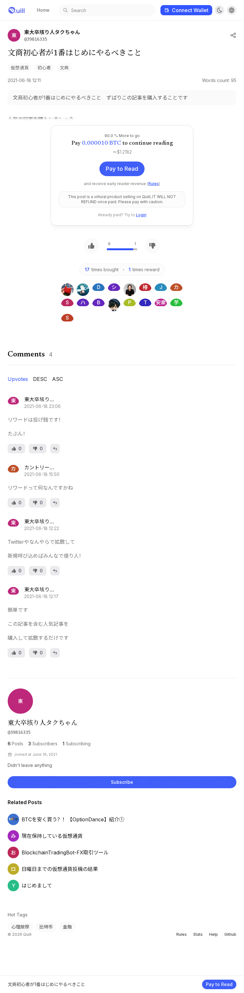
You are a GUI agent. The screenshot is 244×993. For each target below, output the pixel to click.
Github (230, 934)
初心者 (44, 67)
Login (141, 214)
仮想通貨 (20, 67)
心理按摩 (20, 926)
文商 (64, 67)
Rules (153, 183)
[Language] (231, 10)
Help (213, 934)
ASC (57, 379)
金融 (67, 926)
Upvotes (18, 379)
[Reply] (55, 448)
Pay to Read (122, 168)
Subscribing (77, 743)
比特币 (46, 926)
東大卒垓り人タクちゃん (43, 723)
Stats (198, 934)
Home (43, 10)
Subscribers (43, 743)
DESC (40, 379)
